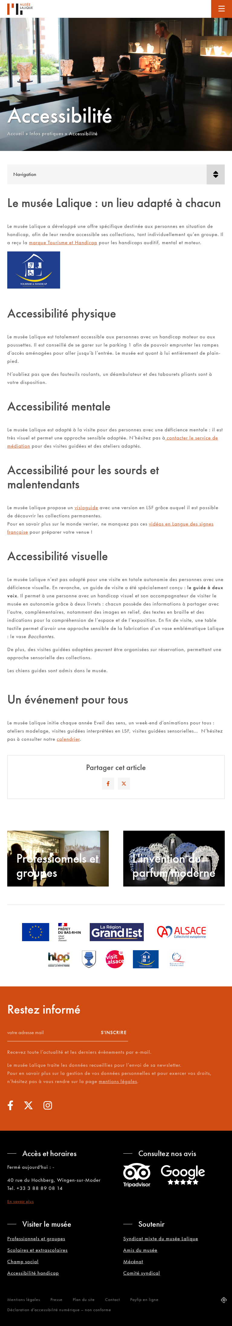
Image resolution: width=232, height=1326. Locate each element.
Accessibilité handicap (33, 1273)
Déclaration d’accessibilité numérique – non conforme (59, 1309)
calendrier (68, 739)
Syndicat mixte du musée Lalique (160, 1238)
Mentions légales (23, 1299)
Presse (56, 1299)
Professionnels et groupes (36, 1238)
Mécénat (133, 1261)
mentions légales (118, 1081)
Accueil (15, 133)
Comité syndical (141, 1273)
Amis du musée (140, 1250)
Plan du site (84, 1299)
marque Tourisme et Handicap (63, 242)
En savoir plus (20, 1201)
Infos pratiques (46, 133)
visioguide (86, 507)
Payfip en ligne (144, 1299)
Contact (112, 1299)
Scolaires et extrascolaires (37, 1250)
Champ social (23, 1261)
